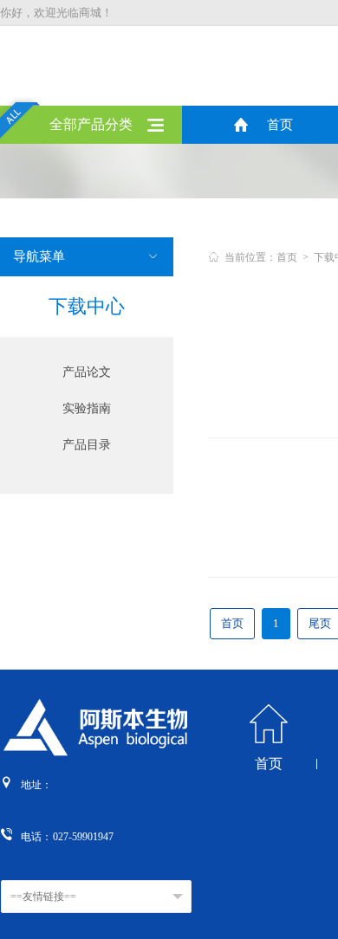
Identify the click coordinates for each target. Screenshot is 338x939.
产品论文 (86, 372)
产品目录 (86, 444)
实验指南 (86, 408)
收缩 (326, 285)
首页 (280, 125)
